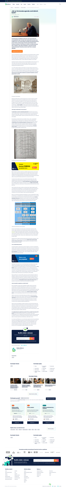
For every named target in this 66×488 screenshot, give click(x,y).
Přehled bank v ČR (26, 477)
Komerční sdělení (36, 16)
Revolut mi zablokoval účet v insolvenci (48, 408)
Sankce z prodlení (44, 371)
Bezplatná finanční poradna (17, 51)
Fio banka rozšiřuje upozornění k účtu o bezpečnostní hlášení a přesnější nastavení (14, 386)
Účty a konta (51, 470)
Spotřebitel (51, 371)
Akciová (13, 231)
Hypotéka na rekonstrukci (8, 477)
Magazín (25, 473)
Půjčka (33, 429)
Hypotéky (17, 4)
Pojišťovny (41, 4)
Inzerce (25, 470)
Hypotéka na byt (17, 476)
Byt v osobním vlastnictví (44, 366)
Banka (17, 429)
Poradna (45, 4)
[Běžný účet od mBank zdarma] (25, 258)
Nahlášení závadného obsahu (28, 472)
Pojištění (33, 4)
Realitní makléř (37, 369)
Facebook (54, 486)
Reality (35, 429)
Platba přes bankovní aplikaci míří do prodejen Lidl (50, 385)
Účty (21, 4)
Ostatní (38, 429)
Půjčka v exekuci (30, 407)
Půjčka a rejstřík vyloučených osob (15, 408)
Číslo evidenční (37, 368)
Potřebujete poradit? (15, 398)
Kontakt (38, 476)
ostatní (13, 357)
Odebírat (31, 338)
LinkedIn (60, 486)
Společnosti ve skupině (40, 472)
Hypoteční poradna (25, 429)
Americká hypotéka (17, 477)
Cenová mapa (52, 437)
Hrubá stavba (44, 368)
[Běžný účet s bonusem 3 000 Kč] (25, 166)
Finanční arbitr (52, 369)
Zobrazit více (17, 422)
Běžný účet (20, 429)
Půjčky (14, 4)
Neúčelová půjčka (7, 476)
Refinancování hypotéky (8, 472)
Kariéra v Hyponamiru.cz (52, 472)
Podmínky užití (39, 473)
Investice (29, 4)
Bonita (36, 437)
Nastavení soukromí (39, 470)
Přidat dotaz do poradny (51, 398)
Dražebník (43, 369)
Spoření (25, 4)
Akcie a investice (13, 429)
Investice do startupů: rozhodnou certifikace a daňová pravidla (26, 386)
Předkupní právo (52, 368)
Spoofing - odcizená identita (37, 371)
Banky (38, 4)
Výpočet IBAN (26, 476)
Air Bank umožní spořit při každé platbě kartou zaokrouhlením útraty (38, 386)
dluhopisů (13, 232)
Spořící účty (16, 479)
